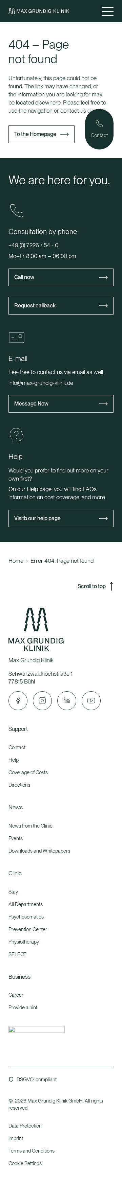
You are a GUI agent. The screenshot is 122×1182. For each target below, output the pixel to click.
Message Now (31, 403)
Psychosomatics (26, 917)
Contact (16, 747)
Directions (19, 785)
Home (15, 560)
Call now (24, 277)
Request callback (35, 305)
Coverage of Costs (28, 772)
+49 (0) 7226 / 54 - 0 (33, 245)
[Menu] (108, 11)
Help (13, 760)
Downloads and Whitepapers (39, 851)
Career (15, 995)
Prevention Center (27, 929)
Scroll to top (92, 586)
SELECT (17, 954)
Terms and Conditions (31, 1151)
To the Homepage (35, 134)
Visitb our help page (37, 518)
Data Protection (25, 1126)
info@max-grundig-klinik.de (40, 382)
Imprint (15, 1138)
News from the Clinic (30, 826)
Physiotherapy (23, 942)
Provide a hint (22, 1007)
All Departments (25, 904)
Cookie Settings (25, 1163)
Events (15, 838)
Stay (13, 892)
